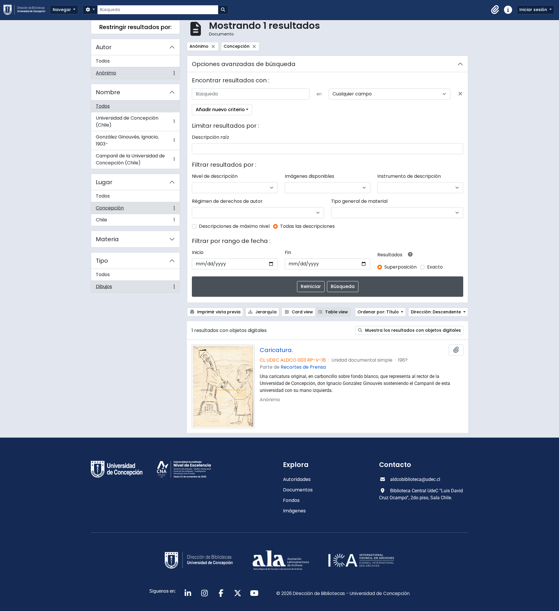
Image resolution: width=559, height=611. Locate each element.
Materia (107, 239)
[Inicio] (26, 9)
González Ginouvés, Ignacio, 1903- (135, 140)
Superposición (400, 267)
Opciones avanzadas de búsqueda (244, 64)
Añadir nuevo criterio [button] (220, 109)
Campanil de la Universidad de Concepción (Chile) (135, 159)
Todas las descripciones (307, 226)
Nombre (108, 92)
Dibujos (135, 287)
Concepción (135, 209)
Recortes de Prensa (303, 367)
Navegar (62, 10)
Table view (336, 312)
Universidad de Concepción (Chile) (135, 121)
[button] (495, 9)
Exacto (435, 267)
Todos (103, 61)
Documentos (298, 489)
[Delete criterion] (460, 93)
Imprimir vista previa (218, 312)
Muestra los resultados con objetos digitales (412, 330)
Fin (288, 252)
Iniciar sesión (533, 10)
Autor (104, 47)
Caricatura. (276, 350)
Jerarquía (265, 312)
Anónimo (135, 74)
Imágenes (294, 510)
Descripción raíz (210, 137)
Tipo (102, 261)
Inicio (198, 252)
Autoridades (297, 479)
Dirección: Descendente (436, 312)
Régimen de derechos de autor (227, 201)
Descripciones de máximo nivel (234, 226)
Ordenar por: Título (379, 312)
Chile (135, 221)
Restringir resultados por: (135, 27)
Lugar (104, 182)
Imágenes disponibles (309, 176)
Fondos (291, 500)
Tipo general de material (359, 201)
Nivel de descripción (215, 176)
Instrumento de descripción (409, 176)
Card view (302, 312)
